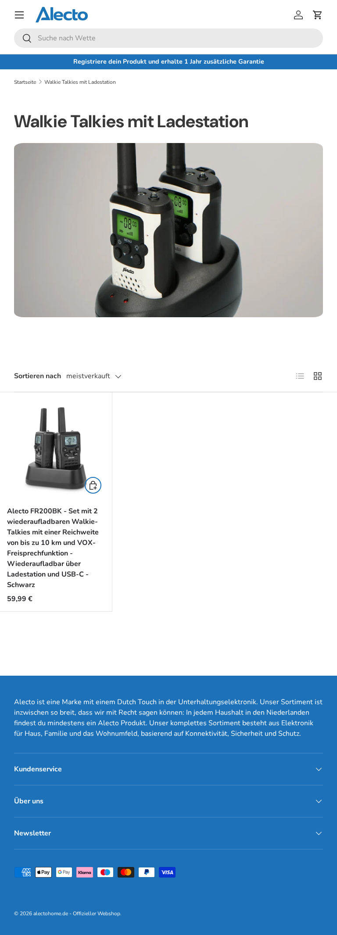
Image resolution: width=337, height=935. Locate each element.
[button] (317, 15)
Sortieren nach (37, 376)
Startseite (25, 82)
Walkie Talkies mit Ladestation (80, 82)
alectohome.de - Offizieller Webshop (76, 913)
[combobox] (168, 38)
